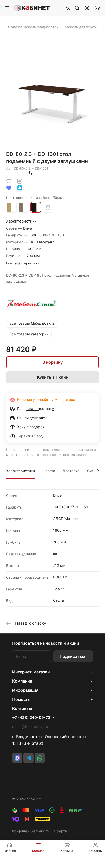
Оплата (49, 471)
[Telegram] (28, 758)
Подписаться (73, 656)
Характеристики (20, 471)
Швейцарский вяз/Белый (11, 207)
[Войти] (87, 7)
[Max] (17, 758)
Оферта (60, 831)
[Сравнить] (19, 181)
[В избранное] (9, 181)
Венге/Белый (36, 207)
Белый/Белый (48, 207)
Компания (22, 681)
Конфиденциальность (31, 831)
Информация (25, 690)
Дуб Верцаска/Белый (23, 207)
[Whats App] (40, 758)
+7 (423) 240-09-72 (31, 717)
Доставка (71, 471)
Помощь (21, 699)
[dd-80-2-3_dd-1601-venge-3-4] (52, 99)
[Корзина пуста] (97, 7)
